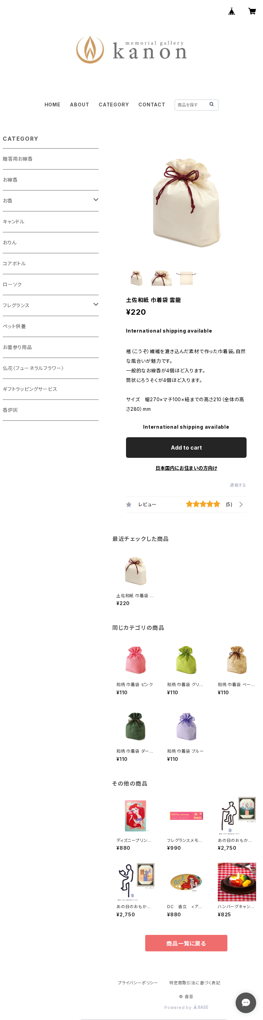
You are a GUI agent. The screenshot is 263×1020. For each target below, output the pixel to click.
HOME (53, 104)
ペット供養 (14, 326)
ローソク (12, 284)
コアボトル (14, 263)
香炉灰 (10, 410)
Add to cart (186, 447)
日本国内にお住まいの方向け (186, 468)
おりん (9, 242)
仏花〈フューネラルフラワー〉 (33, 368)
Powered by (178, 1007)
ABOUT (79, 104)
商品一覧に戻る (186, 943)
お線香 (10, 180)
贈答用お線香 (18, 159)
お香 (8, 201)
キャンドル (14, 221)
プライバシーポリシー (138, 982)
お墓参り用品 (17, 347)
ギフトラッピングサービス (30, 389)
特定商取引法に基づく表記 (195, 982)
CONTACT (151, 104)
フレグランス (16, 305)
